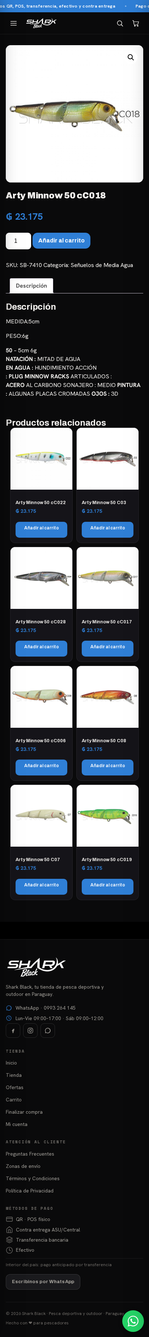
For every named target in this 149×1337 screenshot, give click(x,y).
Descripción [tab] (31, 285)
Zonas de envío (23, 1166)
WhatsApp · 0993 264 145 (46, 1008)
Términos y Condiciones (33, 1178)
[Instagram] (30, 1030)
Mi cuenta (16, 1124)
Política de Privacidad (30, 1190)
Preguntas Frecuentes (30, 1154)
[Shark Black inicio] (41, 23)
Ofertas (15, 1087)
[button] (130, 57)
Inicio (11, 1062)
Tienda (14, 1075)
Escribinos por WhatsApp (43, 1281)
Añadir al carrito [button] (41, 527)
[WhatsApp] (48, 1030)
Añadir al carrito (61, 240)
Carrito (14, 1099)
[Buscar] (119, 23)
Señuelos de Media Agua (102, 265)
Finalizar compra (24, 1112)
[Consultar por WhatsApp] (133, 1321)
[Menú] (13, 23)
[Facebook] (13, 1030)
